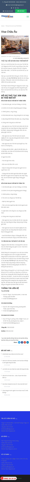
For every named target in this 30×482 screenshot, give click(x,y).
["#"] (11, 8)
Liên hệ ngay (20, 11)
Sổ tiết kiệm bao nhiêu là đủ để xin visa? (12, 354)
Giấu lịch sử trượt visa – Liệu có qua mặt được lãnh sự (14, 376)
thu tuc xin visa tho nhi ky (21, 338)
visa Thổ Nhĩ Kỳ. (13, 78)
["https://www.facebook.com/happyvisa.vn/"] (14, 8)
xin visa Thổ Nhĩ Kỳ (10, 260)
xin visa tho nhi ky (13, 340)
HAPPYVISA (19, 478)
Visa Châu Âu (17, 56)
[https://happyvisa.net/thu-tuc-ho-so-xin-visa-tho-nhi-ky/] (25, 342)
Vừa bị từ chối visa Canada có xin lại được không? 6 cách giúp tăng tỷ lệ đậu (15, 361)
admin (10, 56)
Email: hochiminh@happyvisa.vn (15, 5)
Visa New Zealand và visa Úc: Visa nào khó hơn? (14, 384)
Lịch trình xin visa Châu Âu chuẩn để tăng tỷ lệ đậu (15, 369)
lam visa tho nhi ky (9, 338)
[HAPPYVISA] (7, 17)
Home (2, 26)
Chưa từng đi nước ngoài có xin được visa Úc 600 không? (15, 391)
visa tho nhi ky (5, 340)
